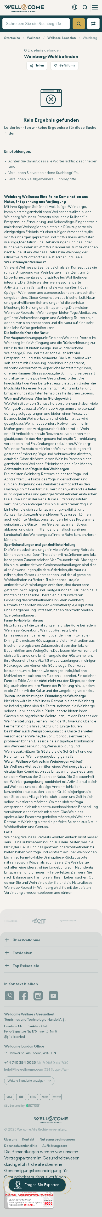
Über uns (10, 1139)
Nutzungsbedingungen (57, 1139)
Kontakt (28, 1139)
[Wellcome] (24, 8)
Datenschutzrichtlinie (20, 1146)
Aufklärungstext (54, 1146)
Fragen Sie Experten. (42, 1185)
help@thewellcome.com (23, 1069)
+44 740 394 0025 (20, 1063)
